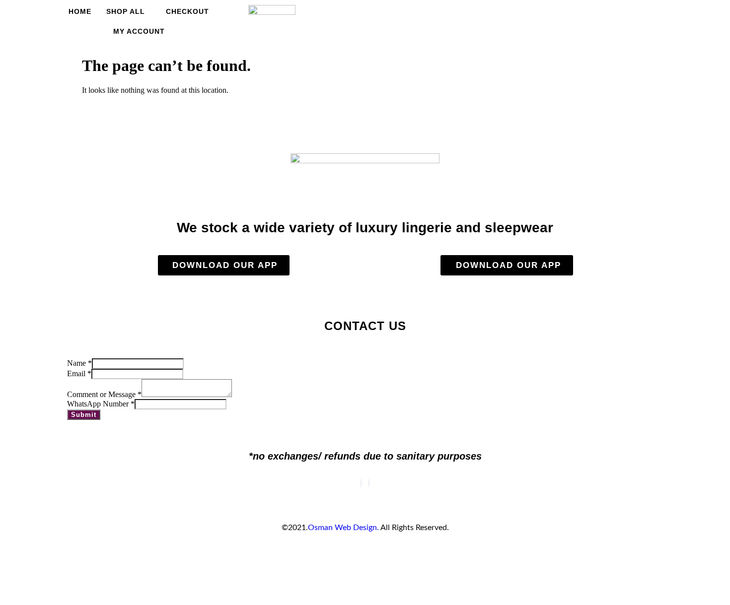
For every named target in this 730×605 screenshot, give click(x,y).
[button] (587, 19)
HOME (80, 11)
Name (79, 363)
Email (79, 373)
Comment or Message (104, 394)
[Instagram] (368, 483)
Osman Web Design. (343, 528)
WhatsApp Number (101, 404)
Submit (83, 414)
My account (139, 31)
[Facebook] (361, 483)
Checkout (187, 11)
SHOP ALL (125, 11)
